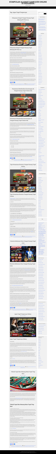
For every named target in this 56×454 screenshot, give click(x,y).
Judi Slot (39, 116)
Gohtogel (39, 113)
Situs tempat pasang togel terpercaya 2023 (17, 285)
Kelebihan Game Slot (40, 269)
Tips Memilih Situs (40, 277)
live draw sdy (42, 236)
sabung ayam (40, 152)
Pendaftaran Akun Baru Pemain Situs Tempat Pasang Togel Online (42, 24)
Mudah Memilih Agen (40, 291)
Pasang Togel (20, 366)
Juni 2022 (39, 67)
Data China (39, 179)
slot (38, 154)
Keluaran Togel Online (41, 328)
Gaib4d (39, 109)
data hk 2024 (40, 212)
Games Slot (39, 110)
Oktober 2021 (40, 79)
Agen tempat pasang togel (15, 64)
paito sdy (39, 200)
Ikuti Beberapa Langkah (41, 272)
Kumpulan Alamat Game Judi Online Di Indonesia (28, 3)
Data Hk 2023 (40, 182)
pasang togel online (41, 240)
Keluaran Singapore (40, 122)
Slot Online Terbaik (40, 318)
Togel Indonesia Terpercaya (41, 290)
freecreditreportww (16, 84)
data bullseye (44, 229)
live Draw (39, 125)
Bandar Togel (14, 366)
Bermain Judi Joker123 (41, 283)
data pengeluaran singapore (41, 104)
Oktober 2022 (40, 61)
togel (39, 248)
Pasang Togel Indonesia (41, 288)
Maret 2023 (39, 53)
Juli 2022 (39, 65)
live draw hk (39, 236)
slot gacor (41, 242)
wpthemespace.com (34, 452)
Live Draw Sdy (40, 189)
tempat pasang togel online (26, 160)
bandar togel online (41, 228)
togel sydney (32, 446)
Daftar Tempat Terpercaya (41, 264)
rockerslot (39, 363)
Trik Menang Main (40, 298)
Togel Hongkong (40, 165)
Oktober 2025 (40, 35)
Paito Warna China (40, 194)
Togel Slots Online (40, 313)
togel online (33, 84)
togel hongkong (26, 446)
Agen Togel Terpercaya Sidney (23, 314)
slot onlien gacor (44, 242)
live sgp (42, 238)
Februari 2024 (40, 38)
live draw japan (40, 215)
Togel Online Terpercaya (41, 308)
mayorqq (43, 238)
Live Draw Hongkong (40, 126)
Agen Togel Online (40, 95)
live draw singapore (43, 237)
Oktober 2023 (40, 44)
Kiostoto (17, 80)
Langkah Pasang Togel (41, 296)
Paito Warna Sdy (40, 197)
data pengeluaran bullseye (41, 101)
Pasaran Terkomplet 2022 (41, 316)
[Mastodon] (12, 82)
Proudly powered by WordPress (23, 452)
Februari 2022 (40, 73)
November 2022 (40, 59)
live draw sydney (39, 238)
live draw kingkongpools (41, 209)
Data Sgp (39, 185)
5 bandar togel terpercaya (41, 222)
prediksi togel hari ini (40, 143)
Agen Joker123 (40, 92)
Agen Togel (13, 358)
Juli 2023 (39, 47)
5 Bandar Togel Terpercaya (41, 89)
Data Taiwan (39, 186)
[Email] (13, 82)
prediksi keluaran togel (41, 140)
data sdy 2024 (40, 214)
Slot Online (17, 445)
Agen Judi (42, 223)
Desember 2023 (40, 41)
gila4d (21, 367)
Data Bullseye (40, 177)
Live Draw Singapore (40, 129)
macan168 (39, 358)
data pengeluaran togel (41, 106)
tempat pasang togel (23, 52)
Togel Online (19, 159)
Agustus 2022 (40, 64)
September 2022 (40, 62)
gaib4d (39, 347)
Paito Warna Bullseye (40, 192)
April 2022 (39, 70)
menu (28, 7)
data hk (42, 230)
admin (25, 21)
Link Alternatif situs (40, 275)
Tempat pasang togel (12, 198)
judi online (23, 84)
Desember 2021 (40, 76)
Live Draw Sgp (40, 191)
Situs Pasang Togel (40, 262)
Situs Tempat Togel (40, 259)
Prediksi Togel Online (41, 146)
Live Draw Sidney (40, 128)
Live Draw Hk (40, 188)
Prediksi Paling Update (41, 326)
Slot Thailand (40, 159)
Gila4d (11, 363)
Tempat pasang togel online (30, 124)
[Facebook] (10, 82)
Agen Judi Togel (40, 224)
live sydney (39, 132)
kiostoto (26, 84)
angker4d (39, 340)
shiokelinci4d (40, 360)
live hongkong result (40, 131)
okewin (39, 366)
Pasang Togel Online (40, 270)
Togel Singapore (40, 170)
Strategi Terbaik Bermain (41, 282)
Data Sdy (39, 183)
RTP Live (39, 149)
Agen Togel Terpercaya (26, 159)
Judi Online (16, 159)
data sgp (44, 230)
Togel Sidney (40, 168)
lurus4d (39, 134)
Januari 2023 (39, 56)
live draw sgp (40, 237)
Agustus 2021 (40, 82)
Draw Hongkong (40, 107)
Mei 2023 (39, 50)
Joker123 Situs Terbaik (41, 280)
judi (39, 234)
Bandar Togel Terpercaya (31, 159)
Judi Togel (17, 366)
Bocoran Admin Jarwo (41, 319)
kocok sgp (39, 206)
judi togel (39, 235)
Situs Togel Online (22, 446)
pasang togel (40, 239)
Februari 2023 (40, 55)
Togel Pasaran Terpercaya (41, 311)
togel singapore (29, 446)
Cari (38, 12)
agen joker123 (39, 223)
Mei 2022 (39, 68)
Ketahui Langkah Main (41, 293)
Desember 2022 (40, 58)
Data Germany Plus (40, 180)
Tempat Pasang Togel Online (41, 162)
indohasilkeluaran (20, 84)
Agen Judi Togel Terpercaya (40, 225)
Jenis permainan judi (40, 267)
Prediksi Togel (40, 331)
